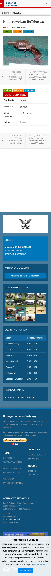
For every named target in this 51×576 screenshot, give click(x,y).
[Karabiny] (30, 310)
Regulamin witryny (11, 472)
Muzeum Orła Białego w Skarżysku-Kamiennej (22, 8)
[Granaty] (10, 310)
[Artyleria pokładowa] (20, 296)
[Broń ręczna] (20, 310)
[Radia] (20, 317)
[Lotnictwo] (20, 303)
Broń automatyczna (11, 13)
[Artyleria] (10, 296)
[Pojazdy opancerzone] (10, 303)
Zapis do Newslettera (13, 483)
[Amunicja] (10, 317)
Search (40, 455)
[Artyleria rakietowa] (41, 296)
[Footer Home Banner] (25, 535)
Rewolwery (28, 31)
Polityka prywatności (13, 462)
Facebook (32, 471)
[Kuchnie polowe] (41, 303)
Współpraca (8, 479)
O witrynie (7, 458)
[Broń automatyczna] (41, 310)
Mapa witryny (34, 459)
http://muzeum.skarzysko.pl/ (20, 397)
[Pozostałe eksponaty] (30, 317)
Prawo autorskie (10, 468)
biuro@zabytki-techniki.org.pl (14, 519)
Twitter (31, 475)
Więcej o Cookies (38, 564)
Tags (30, 455)
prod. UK (7, 31)
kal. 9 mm (18, 31)
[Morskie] (30, 303)
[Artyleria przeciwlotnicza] (30, 296)
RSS (41, 475)
